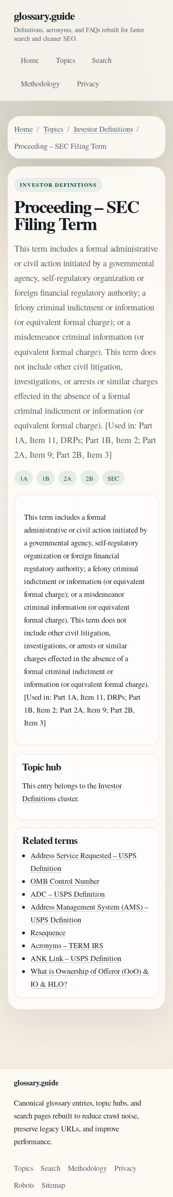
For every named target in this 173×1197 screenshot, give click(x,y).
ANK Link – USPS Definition (75, 958)
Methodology (40, 83)
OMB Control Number (64, 881)
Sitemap (53, 1185)
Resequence (48, 932)
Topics (65, 60)
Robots (24, 1185)
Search (102, 60)
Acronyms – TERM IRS (66, 945)
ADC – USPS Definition (67, 894)
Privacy (88, 83)
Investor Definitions (103, 129)
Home (30, 60)
